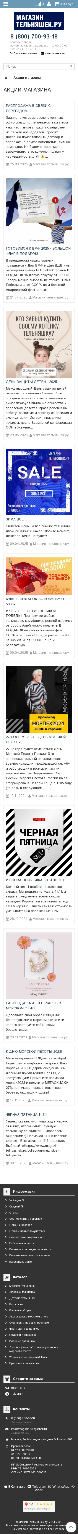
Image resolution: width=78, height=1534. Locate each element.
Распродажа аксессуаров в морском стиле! (33, 1006)
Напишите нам (20, 1433)
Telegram (38, 1486)
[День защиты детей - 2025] (39, 344)
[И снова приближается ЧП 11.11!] (39, 842)
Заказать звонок (21, 1422)
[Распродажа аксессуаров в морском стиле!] (39, 965)
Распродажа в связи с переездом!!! (28, 108)
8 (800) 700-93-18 (34, 37)
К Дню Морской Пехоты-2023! (34, 1051)
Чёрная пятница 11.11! (26, 1114)
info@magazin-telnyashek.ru (29, 1429)
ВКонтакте (16, 1486)
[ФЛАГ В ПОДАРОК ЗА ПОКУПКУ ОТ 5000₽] (39, 576)
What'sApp (60, 1486)
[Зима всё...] (39, 482)
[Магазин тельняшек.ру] (39, 20)
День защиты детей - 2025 (31, 381)
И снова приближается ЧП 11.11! (36, 880)
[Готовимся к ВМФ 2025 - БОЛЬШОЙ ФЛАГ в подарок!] (39, 211)
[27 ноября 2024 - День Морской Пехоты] (39, 699)
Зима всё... (16, 519)
